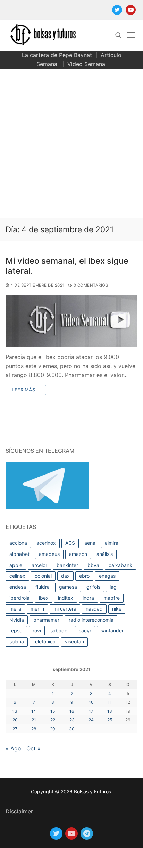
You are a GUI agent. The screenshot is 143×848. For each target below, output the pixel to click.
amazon (78, 554)
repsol (16, 630)
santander (112, 630)
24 (91, 719)
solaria (16, 641)
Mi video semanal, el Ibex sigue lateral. (67, 266)
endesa (17, 587)
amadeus (49, 554)
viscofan (74, 641)
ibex (44, 598)
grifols (93, 587)
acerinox (46, 543)
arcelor (39, 565)
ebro (84, 576)
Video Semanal (87, 64)
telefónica (44, 641)
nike (116, 609)
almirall (112, 543)
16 (71, 711)
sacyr (85, 630)
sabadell (59, 630)
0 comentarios (90, 285)
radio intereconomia (91, 620)
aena (89, 543)
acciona (18, 543)
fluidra (42, 587)
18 (109, 711)
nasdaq (94, 609)
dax (65, 576)
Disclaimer (19, 811)
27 (14, 728)
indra (88, 598)
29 (52, 728)
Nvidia (16, 620)
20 (15, 719)
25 (109, 719)
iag (113, 587)
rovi (37, 630)
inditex (65, 598)
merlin (37, 609)
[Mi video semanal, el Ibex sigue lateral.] (71, 321)
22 (52, 719)
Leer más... (26, 390)
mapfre (111, 598)
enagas (107, 576)
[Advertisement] (71, 143)
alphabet (19, 554)
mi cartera (64, 609)
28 (33, 728)
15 (52, 711)
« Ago (13, 748)
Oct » (33, 748)
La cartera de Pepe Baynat (57, 55)
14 (33, 711)
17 (91, 711)
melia (15, 609)
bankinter (67, 565)
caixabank (120, 565)
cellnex (17, 576)
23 (72, 719)
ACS (70, 543)
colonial (43, 576)
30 (72, 728)
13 (14, 711)
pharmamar (46, 620)
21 (34, 719)
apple (15, 565)
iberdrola (19, 598)
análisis (104, 554)
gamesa (68, 587)
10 (91, 702)
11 (110, 702)
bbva (93, 565)
